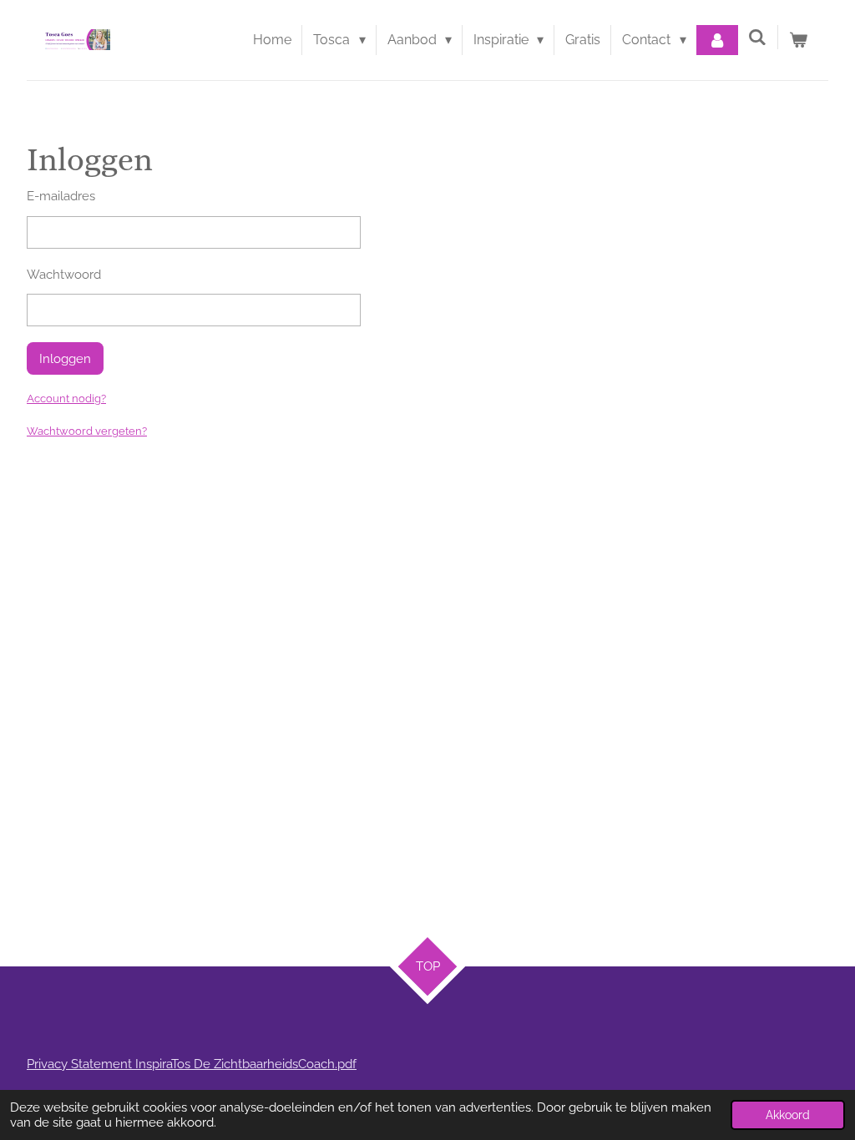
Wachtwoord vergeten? (87, 431)
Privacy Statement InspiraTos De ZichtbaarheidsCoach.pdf (192, 1064)
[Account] (717, 40)
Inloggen (65, 358)
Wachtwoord (64, 274)
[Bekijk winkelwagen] (798, 40)
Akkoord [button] (788, 1115)
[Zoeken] (757, 37)
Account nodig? (66, 398)
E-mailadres (61, 196)
